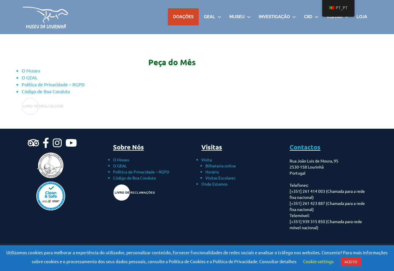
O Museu (31, 70)
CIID (308, 16)
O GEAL (29, 77)
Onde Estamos (214, 183)
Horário (212, 171)
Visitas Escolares (220, 177)
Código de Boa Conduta (46, 91)
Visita (206, 159)
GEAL (209, 16)
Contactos (305, 147)
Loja (362, 16)
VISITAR (334, 16)
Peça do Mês (172, 62)
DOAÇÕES (183, 16)
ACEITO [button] (350, 261)
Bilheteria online (220, 165)
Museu (237, 16)
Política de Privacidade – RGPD (53, 84)
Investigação (274, 16)
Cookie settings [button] (318, 261)
